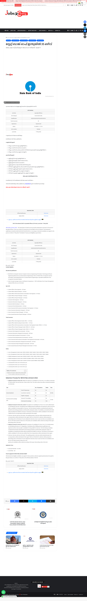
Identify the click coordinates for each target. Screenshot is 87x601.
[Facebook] (14, 501)
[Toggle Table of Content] (24, 371)
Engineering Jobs (15, 40)
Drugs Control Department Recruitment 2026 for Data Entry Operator (14, 0)
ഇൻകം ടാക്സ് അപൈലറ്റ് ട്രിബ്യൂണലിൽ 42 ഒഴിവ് (28, 545)
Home (7, 30)
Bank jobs (12, 37)
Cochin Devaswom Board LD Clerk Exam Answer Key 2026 (46, 545)
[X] (23, 501)
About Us (50, 30)
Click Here (46, 213)
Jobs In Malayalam (24, 594)
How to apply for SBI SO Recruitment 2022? (17, 374)
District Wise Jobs (32, 30)
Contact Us (57, 30)
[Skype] (32, 501)
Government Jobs (23, 40)
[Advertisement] (57, 17)
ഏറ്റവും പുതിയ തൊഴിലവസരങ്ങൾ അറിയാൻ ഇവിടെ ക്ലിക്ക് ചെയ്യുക (24, 219)
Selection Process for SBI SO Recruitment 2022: (16, 372)
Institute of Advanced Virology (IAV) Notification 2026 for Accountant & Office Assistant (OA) (48, 0)
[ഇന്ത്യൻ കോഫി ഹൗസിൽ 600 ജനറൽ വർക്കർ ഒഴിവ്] (13, 539)
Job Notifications (21, 30)
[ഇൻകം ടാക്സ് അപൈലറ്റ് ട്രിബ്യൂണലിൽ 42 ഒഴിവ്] (30, 539)
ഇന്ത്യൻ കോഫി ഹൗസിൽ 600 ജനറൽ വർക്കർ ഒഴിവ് (12, 545)
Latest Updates (42, 30)
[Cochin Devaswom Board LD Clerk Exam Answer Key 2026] (47, 539)
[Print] (85, 36)
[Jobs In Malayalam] (16, 13)
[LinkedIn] (85, 27)
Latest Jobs (13, 30)
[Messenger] (41, 501)
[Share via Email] (50, 501)
